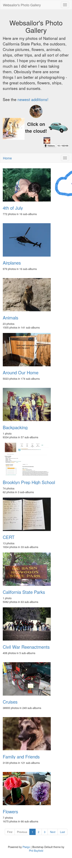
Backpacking (15, 427)
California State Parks (24, 592)
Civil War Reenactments (26, 646)
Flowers (10, 811)
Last (62, 832)
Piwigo (26, 847)
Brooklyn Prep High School (29, 482)
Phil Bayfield (36, 850)
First (9, 832)
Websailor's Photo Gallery (22, 4)
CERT (9, 537)
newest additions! (33, 99)
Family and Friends (21, 756)
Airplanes (12, 262)
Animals (10, 317)
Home (7, 158)
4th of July (13, 207)
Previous (22, 832)
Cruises (10, 701)
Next (52, 832)
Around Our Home (20, 372)
